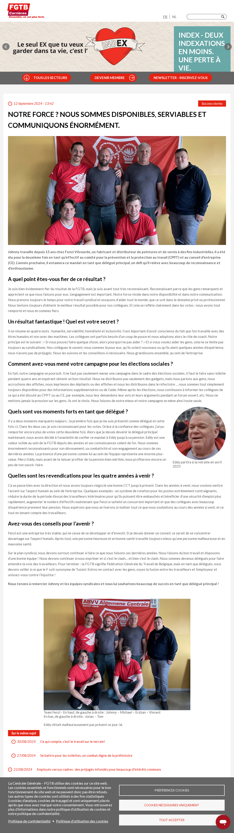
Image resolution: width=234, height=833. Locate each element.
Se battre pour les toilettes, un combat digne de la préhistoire (86, 755)
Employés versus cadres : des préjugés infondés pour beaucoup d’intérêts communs (99, 769)
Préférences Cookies (171, 790)
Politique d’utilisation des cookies (82, 821)
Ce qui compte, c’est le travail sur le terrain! (72, 741)
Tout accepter (171, 820)
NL (174, 17)
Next (228, 46)
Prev (6, 46)
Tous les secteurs (50, 78)
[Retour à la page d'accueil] (25, 12)
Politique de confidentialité (29, 821)
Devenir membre (110, 78)
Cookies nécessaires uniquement (171, 805)
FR (165, 17)
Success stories (212, 103)
